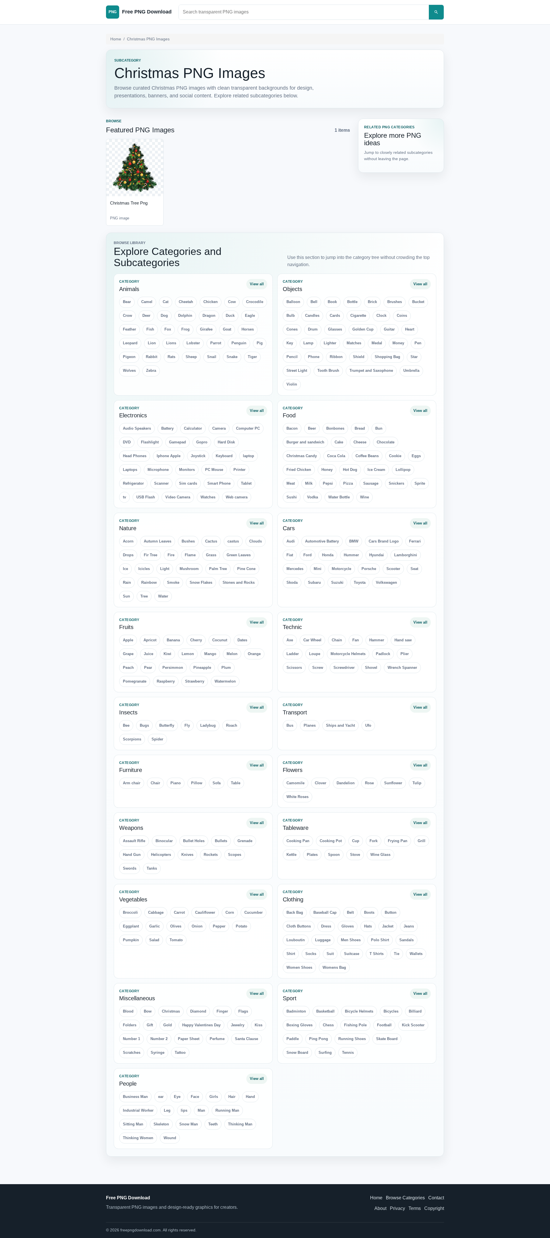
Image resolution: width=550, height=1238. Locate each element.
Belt (350, 912)
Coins (402, 315)
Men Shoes (351, 940)
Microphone (158, 469)
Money (398, 343)
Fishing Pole (355, 1025)
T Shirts (377, 954)
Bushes (188, 541)
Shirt (290, 954)
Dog (164, 315)
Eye (177, 1096)
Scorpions (132, 739)
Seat (414, 569)
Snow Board (297, 1052)
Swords (129, 868)
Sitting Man (133, 1124)
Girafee (206, 329)
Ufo (368, 725)
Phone (313, 357)
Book (332, 302)
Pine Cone (246, 569)
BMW (353, 541)
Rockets (211, 854)
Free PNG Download (128, 1197)
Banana (173, 640)
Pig (260, 343)
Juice (148, 654)
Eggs (416, 456)
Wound (170, 1138)
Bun (378, 428)
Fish (150, 329)
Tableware (296, 828)
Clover (320, 783)
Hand (250, 1096)
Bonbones (335, 428)
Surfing (325, 1052)
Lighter (330, 343)
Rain (127, 582)
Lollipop (403, 469)
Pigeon (129, 357)
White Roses (297, 797)
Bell (314, 302)
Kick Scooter (413, 1025)
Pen (418, 343)
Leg (167, 1110)
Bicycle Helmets (359, 1011)
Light (164, 569)
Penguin (238, 343)
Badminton (296, 1011)
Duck (230, 315)
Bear (127, 302)
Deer (146, 315)
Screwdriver (344, 667)
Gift (150, 1025)
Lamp (308, 343)
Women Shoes (299, 967)
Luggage (323, 940)
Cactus (211, 541)
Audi (290, 541)
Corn (229, 912)
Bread (360, 428)
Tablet (246, 483)
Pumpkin (131, 940)
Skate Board (387, 1039)
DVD (127, 442)
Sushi (291, 497)
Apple (128, 640)
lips (184, 1110)
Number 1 (131, 1039)
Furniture (130, 770)
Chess (328, 1025)
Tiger (252, 357)
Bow (148, 1011)
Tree (144, 596)
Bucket (418, 302)
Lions (171, 343)
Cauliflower (205, 912)
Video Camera (177, 497)
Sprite (420, 483)
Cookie (395, 456)
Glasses (335, 329)
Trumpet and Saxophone (371, 370)
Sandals (406, 940)
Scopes (234, 854)
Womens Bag (334, 967)
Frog (185, 329)
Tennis (348, 1052)
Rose (369, 783)
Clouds (255, 541)
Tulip (416, 783)
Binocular (164, 841)
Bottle (352, 302)
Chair (155, 783)
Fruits (126, 627)
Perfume (217, 1039)
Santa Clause (246, 1039)
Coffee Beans (367, 456)
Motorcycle (341, 569)
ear (161, 1096)
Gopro (201, 442)
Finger (222, 1011)
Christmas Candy (301, 456)
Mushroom (189, 569)
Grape (128, 654)
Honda (327, 555)
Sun (126, 596)
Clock (381, 315)
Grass (211, 555)
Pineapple (202, 667)
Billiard (415, 1011)
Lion (152, 343)
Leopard (130, 343)
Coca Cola (336, 456)
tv (124, 497)
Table (235, 783)
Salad (154, 940)
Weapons (131, 828)
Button (390, 912)
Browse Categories (405, 1197)
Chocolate (385, 442)
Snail (211, 357)
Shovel (371, 667)
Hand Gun (132, 854)
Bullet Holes (194, 841)
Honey (327, 469)
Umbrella (411, 370)
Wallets (416, 954)
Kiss (258, 1025)
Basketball (325, 1011)
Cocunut (219, 640)
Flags (243, 1011)
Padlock (383, 654)
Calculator (193, 428)
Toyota (360, 582)
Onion (197, 926)
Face (195, 1096)
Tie (396, 954)
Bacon (292, 428)
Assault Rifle (134, 841)
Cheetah (186, 302)
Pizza (348, 483)
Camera (219, 428)
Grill (421, 841)
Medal (377, 343)
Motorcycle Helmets (348, 654)
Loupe (314, 654)
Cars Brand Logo (384, 541)
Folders (129, 1025)
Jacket (387, 926)
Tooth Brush (328, 370)
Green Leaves (239, 555)
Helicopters (161, 854)
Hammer (376, 640)
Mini (317, 569)
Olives (175, 926)
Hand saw (403, 640)
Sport (289, 998)
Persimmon (172, 667)
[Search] (436, 12)
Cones (292, 329)
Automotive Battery (322, 541)
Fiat (289, 555)
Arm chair (131, 783)
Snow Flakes (201, 582)
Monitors (187, 469)
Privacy (397, 1208)
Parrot (215, 343)
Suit (330, 954)
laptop (248, 456)
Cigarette (358, 315)
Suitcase (351, 954)
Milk (309, 483)
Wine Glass (380, 854)
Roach (231, 725)
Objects (292, 289)
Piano (175, 783)
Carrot (179, 912)
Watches (208, 497)
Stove (355, 854)
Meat (290, 483)
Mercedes (294, 569)
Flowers (292, 770)
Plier (404, 654)
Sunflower (393, 783)
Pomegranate (134, 681)
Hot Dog (350, 469)
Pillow (196, 783)
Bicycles (391, 1011)
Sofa (217, 783)
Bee (126, 725)
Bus (289, 725)
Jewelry (237, 1025)
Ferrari (415, 541)
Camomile (295, 783)
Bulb (290, 315)
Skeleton (161, 1124)
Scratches (131, 1052)
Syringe (157, 1052)
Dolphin (185, 315)
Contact (436, 1197)
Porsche (369, 569)
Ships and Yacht (340, 725)
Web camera (236, 497)
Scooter (393, 569)
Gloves (347, 926)
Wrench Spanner (402, 667)
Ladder (292, 654)
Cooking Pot (331, 841)
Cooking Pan (297, 841)
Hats (368, 926)
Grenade (244, 841)
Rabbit (151, 357)
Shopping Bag (387, 357)
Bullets (221, 841)
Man (201, 1110)
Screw (317, 667)
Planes (310, 725)
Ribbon (336, 357)
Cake (339, 442)
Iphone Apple (168, 456)
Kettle (291, 854)
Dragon (209, 315)
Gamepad (177, 442)
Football (384, 1025)
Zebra (151, 370)
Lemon (188, 654)
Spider (157, 739)
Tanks (152, 868)
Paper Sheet (188, 1039)
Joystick (198, 456)
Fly (187, 725)
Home (115, 39)
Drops (128, 555)
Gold (167, 1025)
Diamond (198, 1011)
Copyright (434, 1208)
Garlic (154, 926)
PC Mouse (214, 469)
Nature (127, 528)
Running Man (227, 1110)
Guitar (389, 329)
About (380, 1208)
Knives (187, 854)
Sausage (370, 483)
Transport (295, 712)
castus (233, 541)
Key (289, 343)
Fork (374, 841)
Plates (312, 854)
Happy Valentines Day (201, 1025)
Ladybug (208, 725)
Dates (242, 640)
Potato (241, 926)
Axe (289, 640)
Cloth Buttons (298, 926)
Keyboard (224, 456)
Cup (355, 841)
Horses (247, 329)
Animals (129, 289)
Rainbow (149, 582)
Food (289, 415)
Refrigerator (133, 483)
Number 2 (159, 1039)
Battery (167, 428)
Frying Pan (397, 841)
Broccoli (130, 912)
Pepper (219, 926)
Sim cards (188, 483)
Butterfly (166, 725)
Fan (355, 640)
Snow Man (188, 1124)
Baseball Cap (325, 912)
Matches (354, 343)
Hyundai (376, 555)
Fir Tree (150, 555)
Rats (171, 357)
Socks (310, 954)
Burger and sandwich (305, 442)
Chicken (210, 302)
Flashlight (150, 442)
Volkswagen (386, 582)
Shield (358, 357)
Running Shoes (352, 1039)
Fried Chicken (298, 469)
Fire (171, 555)
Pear (148, 667)
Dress (326, 926)
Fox (167, 329)
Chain (337, 640)
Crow (127, 315)
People (128, 1083)
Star (414, 357)
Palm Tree (218, 569)
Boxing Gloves (299, 1025)
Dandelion (346, 783)
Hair (231, 1096)
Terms (414, 1208)
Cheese (359, 442)
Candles (312, 315)
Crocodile (254, 302)
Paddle (292, 1039)
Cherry (196, 640)
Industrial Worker (138, 1110)
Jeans (409, 926)
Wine (364, 497)
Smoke (173, 582)
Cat (165, 302)
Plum (226, 667)
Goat (227, 329)
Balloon (293, 302)
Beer (312, 428)
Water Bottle (339, 497)
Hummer (351, 555)
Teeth (213, 1124)
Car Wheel (312, 640)
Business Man (135, 1096)
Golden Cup (363, 329)
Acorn (128, 541)
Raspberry (166, 681)
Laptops (130, 469)
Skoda (292, 582)
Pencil (292, 357)
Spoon (334, 854)
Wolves (129, 370)
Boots (369, 912)
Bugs (144, 725)
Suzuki (337, 582)
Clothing (293, 899)
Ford (307, 555)
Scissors (294, 667)
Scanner (161, 483)
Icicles (144, 569)
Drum (313, 329)
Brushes (394, 302)
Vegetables (133, 899)
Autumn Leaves (157, 541)
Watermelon (225, 681)
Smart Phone (219, 483)
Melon (232, 654)
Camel (146, 302)
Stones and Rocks (239, 582)
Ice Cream (376, 469)
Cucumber (253, 912)
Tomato (176, 940)
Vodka (312, 497)
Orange (254, 654)
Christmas (171, 1011)
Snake (232, 357)
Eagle (250, 315)
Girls (213, 1096)
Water (163, 596)
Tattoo (180, 1052)
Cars (289, 528)
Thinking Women (138, 1138)
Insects (128, 712)
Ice (125, 569)
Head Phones (134, 456)
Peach (128, 667)
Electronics (133, 415)
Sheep (191, 357)
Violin (291, 384)
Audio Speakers (137, 428)
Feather (129, 329)
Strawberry (194, 681)
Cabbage (156, 912)
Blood (128, 1011)
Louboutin (295, 940)
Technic (292, 627)
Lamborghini (405, 555)
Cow (232, 302)
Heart (409, 329)
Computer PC (248, 428)
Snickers (396, 483)
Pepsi (328, 483)
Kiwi (167, 654)
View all (257, 284)
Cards (335, 315)
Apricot (150, 640)
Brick (372, 302)
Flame (190, 555)
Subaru (314, 582)
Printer (239, 469)
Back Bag (294, 912)
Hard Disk (226, 442)
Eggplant (131, 926)
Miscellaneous (137, 998)
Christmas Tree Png (129, 203)
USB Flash (145, 497)
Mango (210, 654)
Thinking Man (240, 1124)
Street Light (296, 370)
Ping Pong (318, 1039)
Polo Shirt (380, 940)
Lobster (193, 343)
